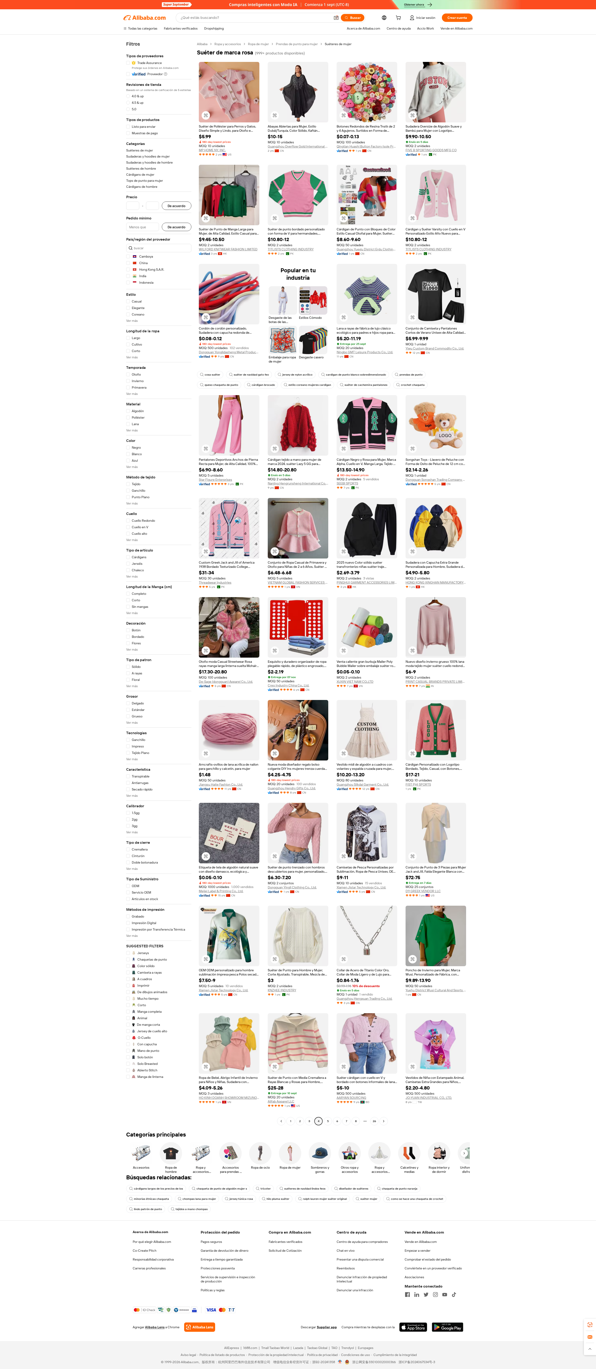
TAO (334, 1348)
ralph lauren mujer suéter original (325, 1199)
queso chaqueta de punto (221, 385)
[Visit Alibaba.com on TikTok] (454, 1294)
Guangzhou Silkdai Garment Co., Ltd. (363, 784)
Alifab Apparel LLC (281, 1101)
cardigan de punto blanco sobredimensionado (356, 374)
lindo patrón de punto (148, 1209)
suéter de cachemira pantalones (366, 385)
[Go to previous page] (281, 1121)
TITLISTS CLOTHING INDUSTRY (291, 249)
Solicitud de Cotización (285, 1250)
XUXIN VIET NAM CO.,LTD (355, 681)
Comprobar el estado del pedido (428, 1259)
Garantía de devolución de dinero (224, 1250)
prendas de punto (411, 374)
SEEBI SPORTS (347, 483)
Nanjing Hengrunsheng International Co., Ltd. (298, 483)
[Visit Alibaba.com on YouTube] (444, 1294)
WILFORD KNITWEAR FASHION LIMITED (228, 249)
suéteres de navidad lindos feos (304, 1188)
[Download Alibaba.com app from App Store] (413, 1327)
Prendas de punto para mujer (297, 44)
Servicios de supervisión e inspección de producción (228, 1279)
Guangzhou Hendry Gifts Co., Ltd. (292, 788)
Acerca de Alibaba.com (150, 1232)
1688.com (250, 1348)
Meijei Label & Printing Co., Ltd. (221, 891)
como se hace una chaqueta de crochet (417, 1199)
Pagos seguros (211, 1242)
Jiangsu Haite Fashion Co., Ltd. (221, 784)
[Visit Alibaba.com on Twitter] (426, 1294)
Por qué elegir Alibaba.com (152, 1242)
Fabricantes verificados (285, 1242)
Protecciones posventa (218, 1268)
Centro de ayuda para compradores (362, 1242)
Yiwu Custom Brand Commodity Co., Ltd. (435, 348)
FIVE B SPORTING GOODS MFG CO (431, 150)
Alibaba (202, 44)
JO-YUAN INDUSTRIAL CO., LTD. (429, 1098)
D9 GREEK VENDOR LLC (423, 891)
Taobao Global (317, 1348)
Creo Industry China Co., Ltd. (288, 685)
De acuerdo (177, 206)
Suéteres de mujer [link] (338, 44)
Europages (365, 1348)
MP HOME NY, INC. (212, 150)
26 (374, 1121)
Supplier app (327, 1327)
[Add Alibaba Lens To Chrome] (199, 1327)
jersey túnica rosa (241, 1199)
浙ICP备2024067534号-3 (417, 1362)
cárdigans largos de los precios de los (158, 1188)
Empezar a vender (417, 1250)
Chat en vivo (346, 1250)
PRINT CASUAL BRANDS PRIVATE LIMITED (436, 681)
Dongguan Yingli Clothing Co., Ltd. (292, 887)
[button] (336, 17)
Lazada (298, 1348)
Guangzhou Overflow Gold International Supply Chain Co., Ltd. (298, 146)
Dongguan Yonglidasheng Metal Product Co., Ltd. (229, 352)
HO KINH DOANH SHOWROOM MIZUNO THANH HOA (229, 1098)
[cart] (399, 18)
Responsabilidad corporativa (153, 1259)
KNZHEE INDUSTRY (282, 990)
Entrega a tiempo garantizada (222, 1259)
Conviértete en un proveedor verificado (433, 1268)
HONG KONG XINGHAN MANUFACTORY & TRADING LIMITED (436, 582)
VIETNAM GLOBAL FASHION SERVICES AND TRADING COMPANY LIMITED (298, 582)
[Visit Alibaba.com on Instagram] (435, 1294)
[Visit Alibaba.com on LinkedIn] (417, 1294)
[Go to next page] (383, 1121)
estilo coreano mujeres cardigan (309, 385)
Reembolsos (346, 1268)
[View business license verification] (340, 1362)
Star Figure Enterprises (215, 479)
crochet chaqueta (413, 385)
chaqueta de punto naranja (399, 1188)
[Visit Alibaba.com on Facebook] (407, 1294)
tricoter (266, 1188)
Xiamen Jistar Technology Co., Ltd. (361, 887)
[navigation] (158, 583)
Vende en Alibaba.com (421, 1242)
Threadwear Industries (215, 582)
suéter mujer (368, 1199)
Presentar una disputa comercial (360, 1259)
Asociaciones (414, 1277)
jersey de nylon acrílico (297, 374)
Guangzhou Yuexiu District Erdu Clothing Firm (367, 249)
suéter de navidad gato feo (251, 374)
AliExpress (231, 1348)
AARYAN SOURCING (351, 1098)
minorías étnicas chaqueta (151, 1199)
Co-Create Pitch (144, 1250)
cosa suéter (212, 374)
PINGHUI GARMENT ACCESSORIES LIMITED (367, 582)
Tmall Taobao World (275, 1348)
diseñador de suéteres (353, 1188)
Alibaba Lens (155, 1327)
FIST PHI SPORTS (418, 784)
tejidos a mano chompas (192, 1209)
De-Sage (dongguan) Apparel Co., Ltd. (226, 681)
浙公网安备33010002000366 (374, 1362)
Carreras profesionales (149, 1268)
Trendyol (347, 1348)
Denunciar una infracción (355, 1290)
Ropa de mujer (258, 44)
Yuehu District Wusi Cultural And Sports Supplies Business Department (436, 990)
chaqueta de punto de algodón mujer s (221, 1188)
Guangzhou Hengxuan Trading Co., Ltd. (364, 998)
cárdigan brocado (263, 385)
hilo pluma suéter (278, 1199)
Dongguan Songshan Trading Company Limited (436, 479)
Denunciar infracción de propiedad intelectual (362, 1279)
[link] (590, 1325)
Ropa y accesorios (227, 44)
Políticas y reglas (213, 1290)
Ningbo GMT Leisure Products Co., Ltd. (365, 352)
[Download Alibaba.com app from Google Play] (447, 1327)
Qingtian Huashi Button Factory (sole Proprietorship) (367, 146)
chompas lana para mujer (199, 1199)
